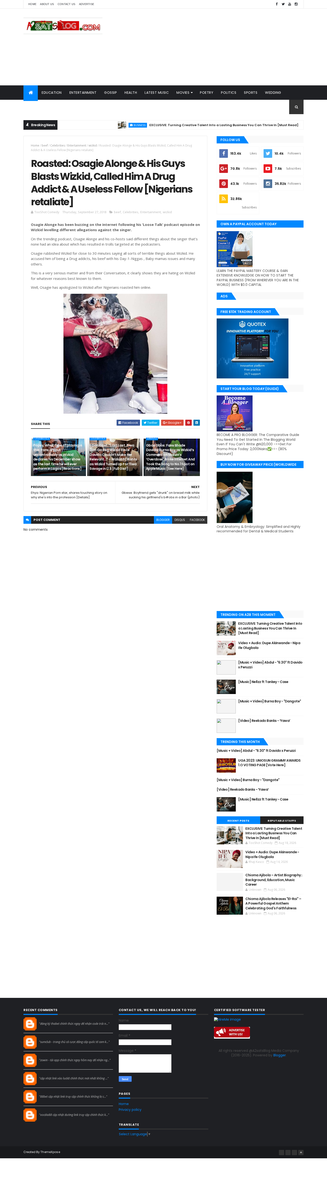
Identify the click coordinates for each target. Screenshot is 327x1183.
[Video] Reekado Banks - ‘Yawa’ (264, 720)
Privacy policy (130, 1109)
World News (39, 107)
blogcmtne (47, 1019)
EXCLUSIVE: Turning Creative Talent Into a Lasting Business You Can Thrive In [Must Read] (201, 125)
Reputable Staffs (282, 821)
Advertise (86, 4)
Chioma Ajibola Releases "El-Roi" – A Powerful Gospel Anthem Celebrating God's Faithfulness (273, 903)
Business (117, 125)
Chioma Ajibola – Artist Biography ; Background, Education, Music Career (273, 880)
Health (130, 92)
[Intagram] (288, 1152)
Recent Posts (238, 821)
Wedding (273, 92)
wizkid (93, 145)
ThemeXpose (50, 1152)
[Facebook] (281, 1152)
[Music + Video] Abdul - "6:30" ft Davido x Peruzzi (270, 665)
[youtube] (289, 4)
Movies (182, 92)
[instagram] (296, 4)
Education (52, 92)
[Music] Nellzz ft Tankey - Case (263, 681)
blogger (163, 520)
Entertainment (83, 92)
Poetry (206, 92)
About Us (47, 4)
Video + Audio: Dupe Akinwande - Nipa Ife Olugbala (269, 645)
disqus (180, 520)
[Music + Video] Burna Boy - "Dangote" (269, 701)
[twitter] (283, 4)
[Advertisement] (216, 47)
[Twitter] (294, 1152)
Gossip (110, 92)
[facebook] (276, 4)
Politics (228, 92)
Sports (250, 92)
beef (45, 145)
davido (152, 438)
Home (32, 4)
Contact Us (66, 4)
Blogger (279, 1055)
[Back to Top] (301, 1152)
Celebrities (57, 145)
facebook (197, 520)
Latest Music (157, 92)
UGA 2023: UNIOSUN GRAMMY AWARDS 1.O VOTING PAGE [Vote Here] (269, 763)
